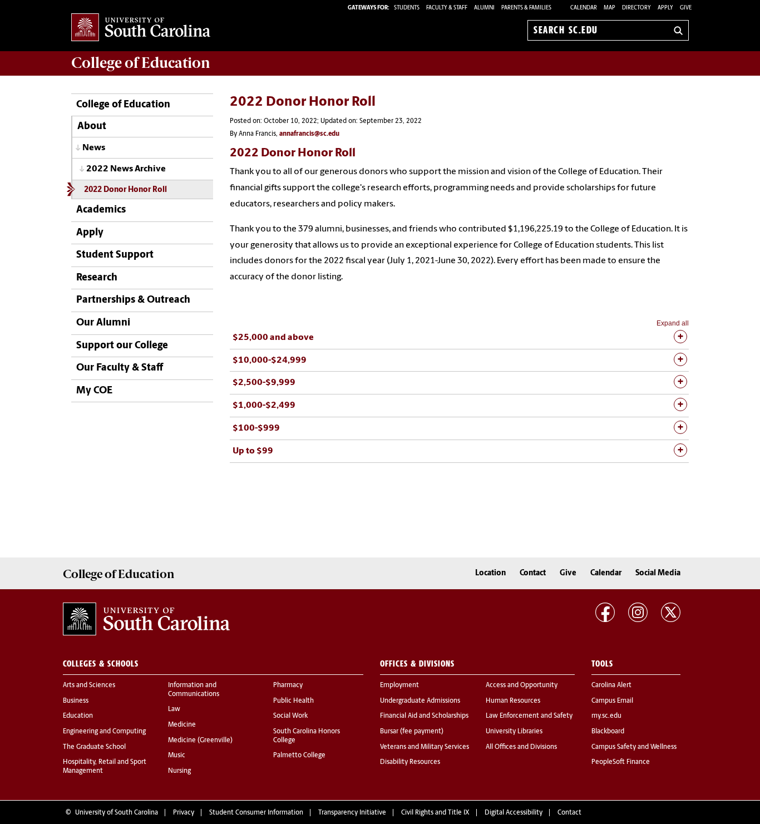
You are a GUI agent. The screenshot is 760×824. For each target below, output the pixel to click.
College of (140, 63)
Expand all (673, 323)
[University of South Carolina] (146, 619)
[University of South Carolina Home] (140, 28)
